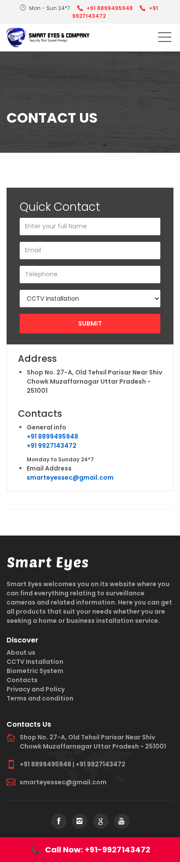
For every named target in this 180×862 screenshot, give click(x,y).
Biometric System (35, 670)
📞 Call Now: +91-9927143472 (90, 849)
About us (21, 652)
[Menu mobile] (164, 38)
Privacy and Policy (36, 689)
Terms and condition (40, 698)
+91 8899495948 (110, 8)
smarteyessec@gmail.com (70, 477)
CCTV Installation (35, 661)
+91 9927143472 (51, 445)
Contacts (22, 680)
